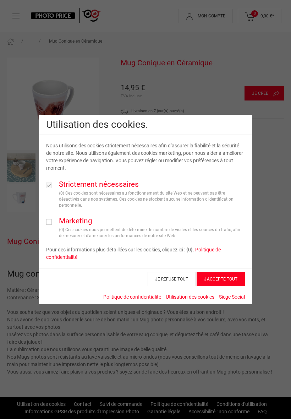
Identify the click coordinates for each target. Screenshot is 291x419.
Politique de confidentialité (132, 297)
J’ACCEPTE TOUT (220, 279)
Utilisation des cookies (190, 297)
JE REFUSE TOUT (171, 279)
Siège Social (232, 297)
